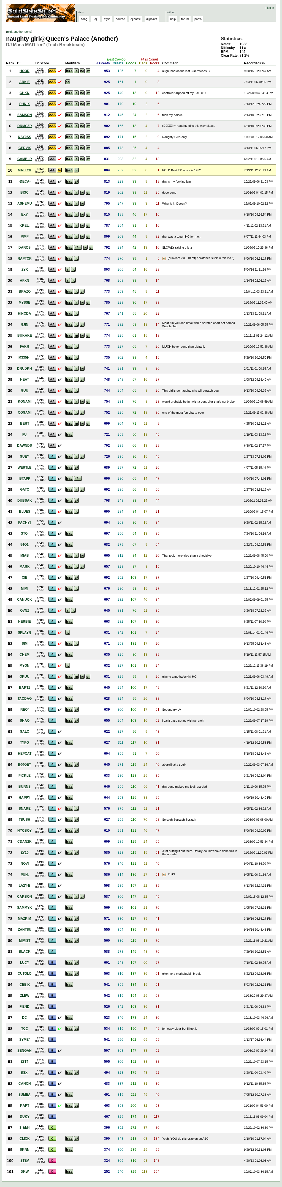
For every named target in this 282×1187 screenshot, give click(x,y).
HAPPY (24, 797)
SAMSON (24, 115)
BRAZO (25, 291)
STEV (24, 1161)
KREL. (24, 225)
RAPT (24, 1106)
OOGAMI (24, 412)
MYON (24, 665)
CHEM (24, 654)
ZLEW (24, 996)
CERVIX (24, 148)
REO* (24, 709)
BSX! (25, 1073)
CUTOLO (24, 974)
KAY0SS (24, 137)
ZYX (24, 269)
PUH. (25, 874)
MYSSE (24, 302)
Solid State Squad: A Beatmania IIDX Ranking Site (41, 13)
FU (24, 434)
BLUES (24, 511)
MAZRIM (24, 919)
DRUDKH (24, 368)
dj (95, 19)
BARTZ (24, 687)
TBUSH (24, 819)
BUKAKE (24, 335)
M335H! (24, 357)
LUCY (24, 963)
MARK (25, 566)
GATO (24, 489)
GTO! (25, 533)
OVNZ (24, 610)
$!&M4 (25, 1128)
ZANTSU (24, 930)
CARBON (24, 897)
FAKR (24, 346)
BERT (24, 423)
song (84, 19)
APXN (24, 280)
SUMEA (24, 1095)
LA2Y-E (24, 885)
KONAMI (24, 401)
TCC (24, 1029)
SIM (25, 643)
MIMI (24, 588)
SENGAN (24, 1051)
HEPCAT (24, 753)
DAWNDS (24, 445)
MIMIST (24, 941)
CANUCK (24, 599)
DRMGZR (24, 126)
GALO (24, 731)
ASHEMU (24, 203)
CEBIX (25, 985)
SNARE (25, 808)
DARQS (24, 247)
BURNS (24, 786)
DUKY (24, 1117)
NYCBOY (24, 830)
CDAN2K (24, 841)
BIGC (24, 192)
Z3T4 (24, 1062)
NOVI (25, 863)
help (173, 19)
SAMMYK (24, 908)
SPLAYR (24, 632)
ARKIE (24, 82)
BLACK (25, 952)
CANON (24, 1084)
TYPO (24, 742)
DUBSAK (24, 500)
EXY (24, 214)
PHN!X (24, 104)
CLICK (25, 1139)
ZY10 (25, 852)
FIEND (24, 1007)
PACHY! (24, 522)
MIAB (24, 555)
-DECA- (25, 181)
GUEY (24, 456)
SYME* (24, 1040)
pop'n (198, 19)
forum (185, 19)
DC (24, 1018)
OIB (25, 577)
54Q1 (24, 544)
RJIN (24, 324)
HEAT (24, 379)
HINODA (24, 313)
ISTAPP (24, 478)
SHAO (24, 720)
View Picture (165, 258)
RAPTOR (25, 258)
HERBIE (24, 621)
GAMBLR (24, 159)
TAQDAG (25, 698)
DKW (25, 1172)
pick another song (19, 31)
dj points (151, 19)
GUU (24, 390)
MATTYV (24, 170)
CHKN (24, 93)
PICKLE (24, 775)
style (107, 19)
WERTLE (24, 467)
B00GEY (24, 764)
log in (270, 7)
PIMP (25, 236)
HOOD (24, 71)
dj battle (136, 19)
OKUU (24, 676)
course (120, 19)
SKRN (24, 1150)
